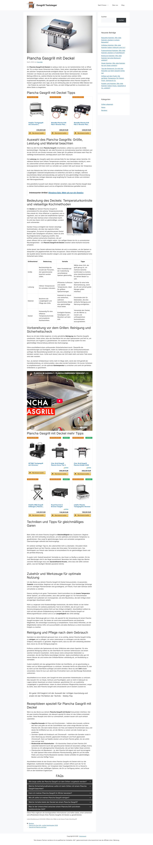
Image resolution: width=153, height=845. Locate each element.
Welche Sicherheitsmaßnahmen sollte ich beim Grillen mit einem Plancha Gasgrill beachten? (58, 787)
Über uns (115, 5)
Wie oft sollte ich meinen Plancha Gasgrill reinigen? (49, 798)
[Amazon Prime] (65, 468)
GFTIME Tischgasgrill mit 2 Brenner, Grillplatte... (35, 464)
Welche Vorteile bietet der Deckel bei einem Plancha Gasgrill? (53, 802)
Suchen (104, 17)
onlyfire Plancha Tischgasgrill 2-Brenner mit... (82, 505)
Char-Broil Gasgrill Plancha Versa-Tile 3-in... (58, 464)
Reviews (31, 823)
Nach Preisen (102, 5)
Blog (122, 5)
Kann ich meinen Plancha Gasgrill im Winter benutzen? (50, 793)
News (103, 107)
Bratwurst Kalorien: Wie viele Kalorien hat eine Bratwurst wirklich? (111, 58)
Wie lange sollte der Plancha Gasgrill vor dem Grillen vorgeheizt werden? (58, 782)
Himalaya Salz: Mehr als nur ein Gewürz (65, 193)
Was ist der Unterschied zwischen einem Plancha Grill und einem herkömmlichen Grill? (54, 808)
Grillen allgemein (107, 104)
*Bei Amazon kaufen (38, 133)
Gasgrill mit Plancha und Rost (37, 827)
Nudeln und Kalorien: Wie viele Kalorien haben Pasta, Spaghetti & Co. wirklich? (113, 86)
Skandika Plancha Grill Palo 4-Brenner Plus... (58, 123)
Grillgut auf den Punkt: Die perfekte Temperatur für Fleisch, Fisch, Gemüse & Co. (112, 78)
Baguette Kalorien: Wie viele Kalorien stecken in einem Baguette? (111, 40)
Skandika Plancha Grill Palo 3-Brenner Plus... (81, 123)
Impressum (82, 836)
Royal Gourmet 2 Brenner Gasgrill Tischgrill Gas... (57, 505)
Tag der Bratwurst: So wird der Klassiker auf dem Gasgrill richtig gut (113, 71)
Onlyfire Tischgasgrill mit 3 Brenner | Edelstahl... (35, 123)
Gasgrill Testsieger (46, 5)
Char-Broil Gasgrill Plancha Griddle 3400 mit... (81, 464)
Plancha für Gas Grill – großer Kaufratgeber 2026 (43, 825)
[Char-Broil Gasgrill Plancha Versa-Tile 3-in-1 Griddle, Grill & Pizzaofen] (59, 450)
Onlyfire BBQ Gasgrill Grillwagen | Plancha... (36, 505)
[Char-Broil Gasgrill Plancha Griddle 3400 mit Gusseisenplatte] (82, 450)
